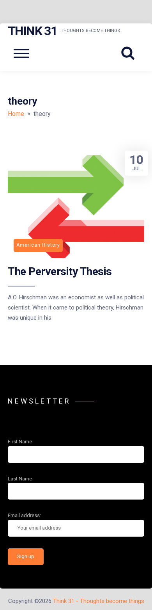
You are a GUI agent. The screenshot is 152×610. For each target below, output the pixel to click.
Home (16, 113)
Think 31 (32, 30)
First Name (20, 442)
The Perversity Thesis (60, 271)
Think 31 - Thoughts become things (98, 601)
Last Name (20, 479)
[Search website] (130, 53)
